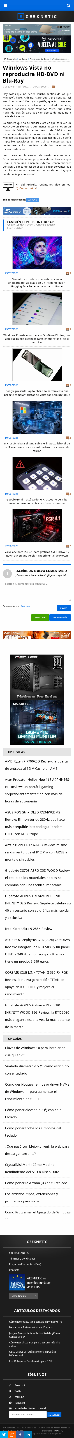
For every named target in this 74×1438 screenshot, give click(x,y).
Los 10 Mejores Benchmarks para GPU (30, 1361)
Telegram (20, 1402)
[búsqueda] (68, 5)
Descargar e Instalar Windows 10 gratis (30, 1327)
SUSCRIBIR (54, 1414)
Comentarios (27, 188)
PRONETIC (58, 1430)
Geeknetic (12, 58)
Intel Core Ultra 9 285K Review (28, 928)
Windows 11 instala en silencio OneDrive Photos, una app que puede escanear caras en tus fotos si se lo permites (36, 338)
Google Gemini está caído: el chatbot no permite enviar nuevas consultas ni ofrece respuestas (36, 501)
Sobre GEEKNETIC (19, 1252)
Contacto (14, 1270)
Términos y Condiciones (22, 1258)
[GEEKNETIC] (37, 16)
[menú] (5, 5)
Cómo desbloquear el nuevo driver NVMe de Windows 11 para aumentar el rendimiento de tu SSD (37, 1091)
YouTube (19, 1397)
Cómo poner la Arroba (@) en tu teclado (36, 1183)
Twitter (18, 1391)
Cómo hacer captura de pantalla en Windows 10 (35, 1321)
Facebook (20, 1385)
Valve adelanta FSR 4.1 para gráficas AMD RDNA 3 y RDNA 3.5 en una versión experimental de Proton (37, 553)
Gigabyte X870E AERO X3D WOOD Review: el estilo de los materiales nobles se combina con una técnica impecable (38, 877)
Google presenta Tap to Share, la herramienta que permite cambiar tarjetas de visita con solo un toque (37, 392)
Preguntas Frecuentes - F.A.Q (25, 1264)
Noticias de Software (39, 58)
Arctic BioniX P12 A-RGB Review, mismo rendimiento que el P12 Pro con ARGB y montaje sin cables (36, 852)
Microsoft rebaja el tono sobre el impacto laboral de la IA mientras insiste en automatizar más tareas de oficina (37, 447)
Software (23, 58)
